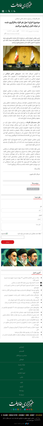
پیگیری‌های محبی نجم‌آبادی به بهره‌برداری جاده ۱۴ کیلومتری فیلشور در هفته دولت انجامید (20, 308)
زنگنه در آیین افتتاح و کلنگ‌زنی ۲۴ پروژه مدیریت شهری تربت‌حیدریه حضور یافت (21, 279)
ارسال (7, 242)
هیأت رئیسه (21, 364)
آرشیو (21, 386)
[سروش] (16, 409)
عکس (21, 377)
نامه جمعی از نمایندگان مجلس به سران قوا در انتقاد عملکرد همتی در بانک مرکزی (21, 316)
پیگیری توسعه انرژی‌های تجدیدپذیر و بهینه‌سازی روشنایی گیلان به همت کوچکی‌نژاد (20, 291)
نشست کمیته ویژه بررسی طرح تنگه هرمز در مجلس (25, 282)
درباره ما (21, 394)
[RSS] (31, 409)
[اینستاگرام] (20, 409)
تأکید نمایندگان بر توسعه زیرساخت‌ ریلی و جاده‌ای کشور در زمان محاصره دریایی (22, 303)
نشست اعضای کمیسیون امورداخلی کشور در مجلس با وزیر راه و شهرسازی (21, 286)
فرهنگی (21, 359)
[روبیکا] (11, 409)
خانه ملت (21, 5)
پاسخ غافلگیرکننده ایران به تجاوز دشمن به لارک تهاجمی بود (23, 319)
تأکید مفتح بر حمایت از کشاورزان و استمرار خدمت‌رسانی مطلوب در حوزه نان (21, 323)
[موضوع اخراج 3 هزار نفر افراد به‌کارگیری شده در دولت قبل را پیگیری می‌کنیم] (21, 58)
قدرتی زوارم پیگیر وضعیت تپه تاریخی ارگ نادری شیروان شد (23, 300)
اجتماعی (21, 347)
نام (41, 206)
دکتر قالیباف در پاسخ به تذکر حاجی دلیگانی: (27, 18)
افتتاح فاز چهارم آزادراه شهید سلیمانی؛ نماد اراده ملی (25, 312)
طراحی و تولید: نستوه (19, 423)
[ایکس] (23, 409)
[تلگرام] (25, 409)
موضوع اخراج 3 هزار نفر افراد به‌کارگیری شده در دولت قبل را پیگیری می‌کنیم (22, 24)
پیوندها (21, 390)
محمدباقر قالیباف (33, 189)
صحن (21, 368)
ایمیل (40, 215)
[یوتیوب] (27, 409)
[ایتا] (18, 409)
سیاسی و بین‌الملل (21, 355)
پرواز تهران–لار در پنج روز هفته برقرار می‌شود (27, 332)
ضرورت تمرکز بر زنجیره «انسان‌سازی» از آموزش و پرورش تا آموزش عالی (21, 328)
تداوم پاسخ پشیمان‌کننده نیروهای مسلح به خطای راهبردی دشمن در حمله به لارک (20, 335)
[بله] (14, 409)
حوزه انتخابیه (21, 373)
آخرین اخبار (36, 272)
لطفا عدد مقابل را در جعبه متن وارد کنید (30, 233)
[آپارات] (29, 409)
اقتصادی (21, 351)
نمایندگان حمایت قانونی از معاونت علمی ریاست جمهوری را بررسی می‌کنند (21, 296)
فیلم (21, 382)
